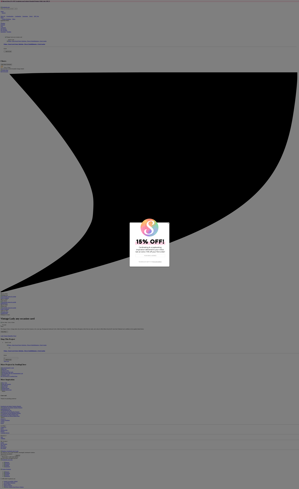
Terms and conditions (157, 261)
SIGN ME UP (150, 259)
